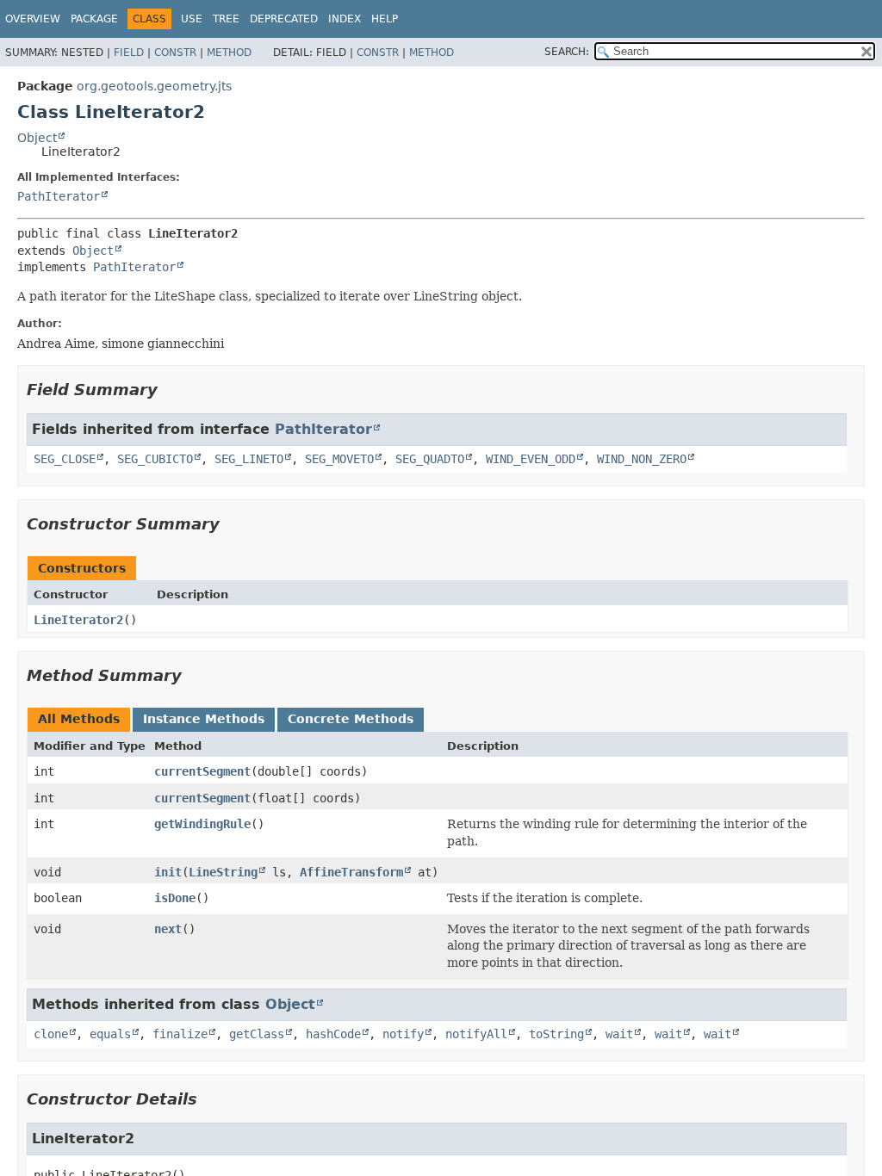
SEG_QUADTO (429, 459)
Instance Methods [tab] (203, 719)
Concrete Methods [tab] (350, 719)
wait (619, 1034)
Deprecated (284, 19)
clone (51, 1034)
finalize (180, 1034)
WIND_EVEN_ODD (530, 459)
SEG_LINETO (248, 459)
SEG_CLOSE (65, 459)
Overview (32, 19)
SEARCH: (566, 52)
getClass (256, 1034)
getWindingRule (202, 824)
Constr (175, 52)
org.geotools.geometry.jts (154, 86)
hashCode (333, 1034)
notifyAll (476, 1034)
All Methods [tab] (79, 719)
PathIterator (58, 196)
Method (229, 52)
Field (129, 52)
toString (556, 1034)
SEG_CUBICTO (155, 459)
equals (110, 1034)
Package (94, 19)
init (168, 872)
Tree (226, 19)
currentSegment (202, 771)
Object (37, 138)
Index (344, 19)
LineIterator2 (78, 620)
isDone (175, 898)
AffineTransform (351, 872)
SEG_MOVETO (339, 459)
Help (384, 19)
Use (191, 19)
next (168, 929)
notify (403, 1034)
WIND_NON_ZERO (641, 459)
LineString (223, 872)
